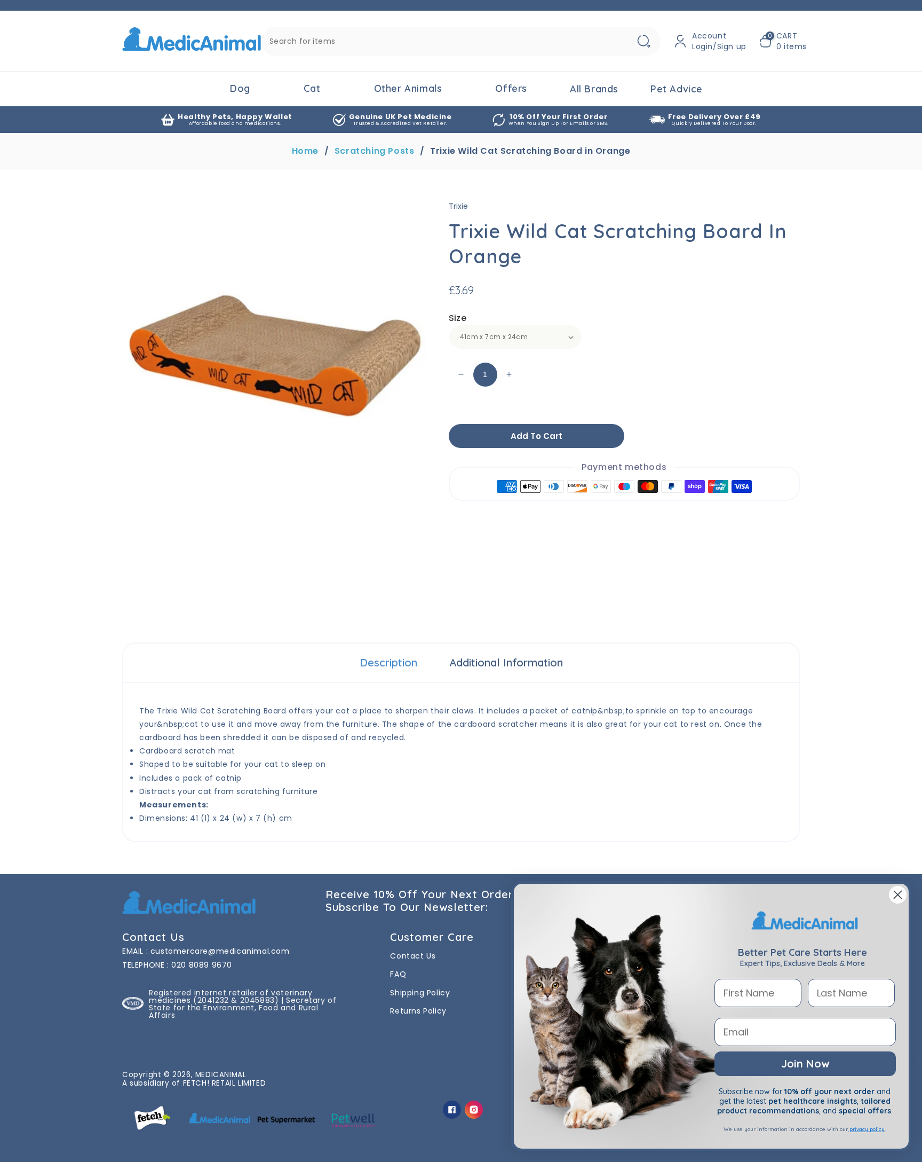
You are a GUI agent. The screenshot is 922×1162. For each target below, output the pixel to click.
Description (388, 662)
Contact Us (412, 956)
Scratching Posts (375, 151)
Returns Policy (418, 1011)
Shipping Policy (420, 992)
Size (458, 318)
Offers (511, 88)
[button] (783, 41)
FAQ (398, 974)
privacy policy (866, 1129)
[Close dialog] (897, 894)
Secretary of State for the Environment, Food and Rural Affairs (242, 1007)
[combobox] (461, 41)
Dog (240, 88)
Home (305, 151)
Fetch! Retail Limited (224, 1083)
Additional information (506, 662)
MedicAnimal (221, 1075)
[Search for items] (643, 41)
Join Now (805, 1063)
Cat (312, 88)
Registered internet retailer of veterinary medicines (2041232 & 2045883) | (230, 996)
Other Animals (408, 88)
